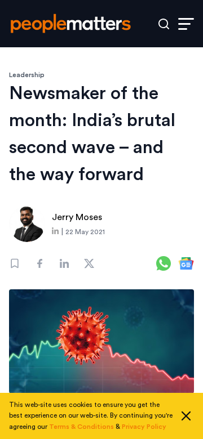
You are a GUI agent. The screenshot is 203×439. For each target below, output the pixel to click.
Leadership (27, 74)
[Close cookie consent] (186, 416)
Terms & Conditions (81, 426)
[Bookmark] (14, 263)
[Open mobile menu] (186, 24)
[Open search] (163, 24)
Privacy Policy (144, 426)
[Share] (39, 263)
